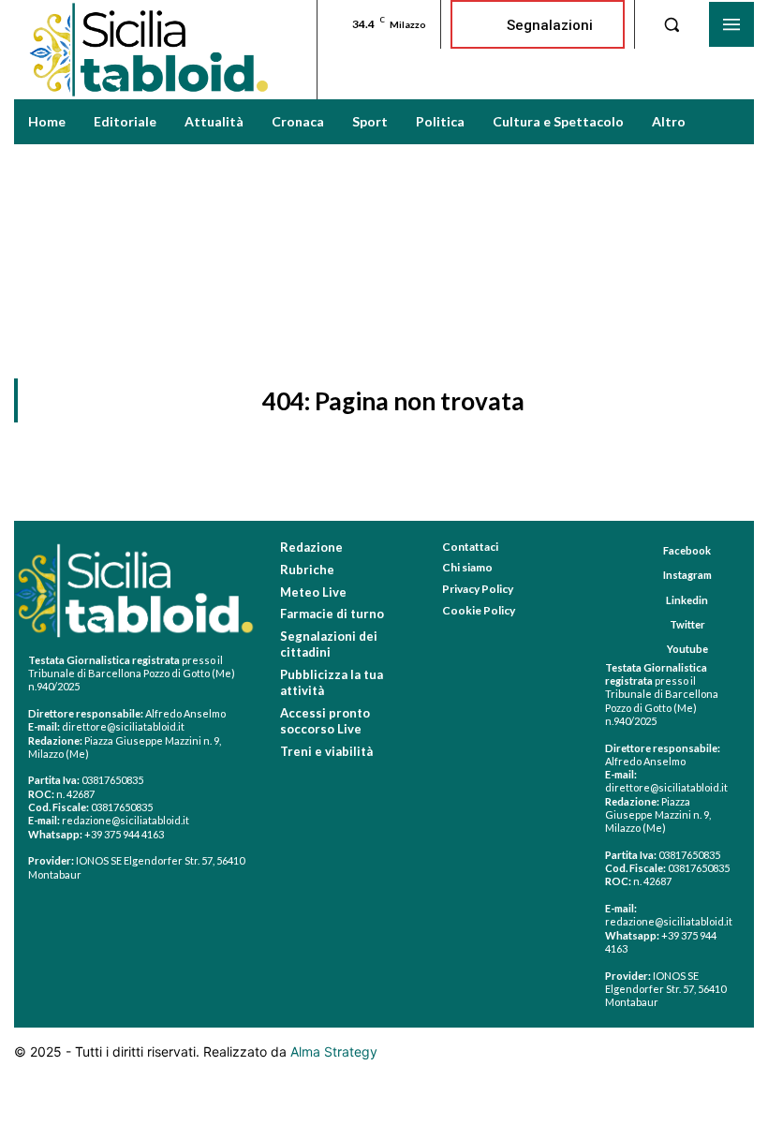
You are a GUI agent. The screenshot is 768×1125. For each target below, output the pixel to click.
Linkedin (687, 600)
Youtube (687, 649)
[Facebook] (645, 551)
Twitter (687, 624)
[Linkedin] (648, 600)
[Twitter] (652, 624)
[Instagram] (645, 575)
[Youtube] (649, 649)
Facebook (687, 550)
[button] (671, 24)
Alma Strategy (333, 1051)
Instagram (687, 575)
